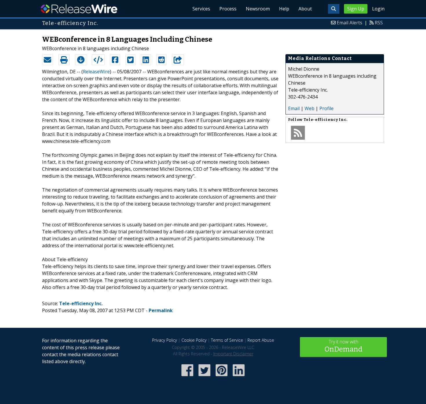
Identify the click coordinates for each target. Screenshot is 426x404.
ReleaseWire (79, 8)
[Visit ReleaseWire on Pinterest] (222, 376)
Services (201, 9)
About (305, 9)
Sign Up (355, 9)
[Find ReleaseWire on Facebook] (187, 376)
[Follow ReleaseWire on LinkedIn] (239, 376)
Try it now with (343, 346)
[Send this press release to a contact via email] (47, 59)
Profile (326, 108)
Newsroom (258, 9)
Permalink (161, 310)
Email (294, 108)
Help (284, 9)
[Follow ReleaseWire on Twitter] (204, 376)
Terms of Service (227, 340)
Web (309, 108)
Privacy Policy (164, 340)
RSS (379, 22)
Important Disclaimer (233, 353)
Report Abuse (260, 340)
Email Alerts (349, 22)
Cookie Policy (194, 340)
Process (227, 9)
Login (378, 9)
